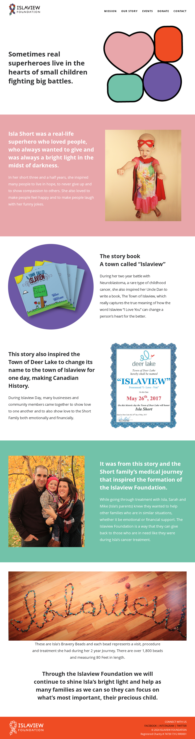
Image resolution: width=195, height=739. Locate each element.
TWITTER (182, 725)
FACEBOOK (150, 725)
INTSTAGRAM (166, 725)
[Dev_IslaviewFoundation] (24, 10)
